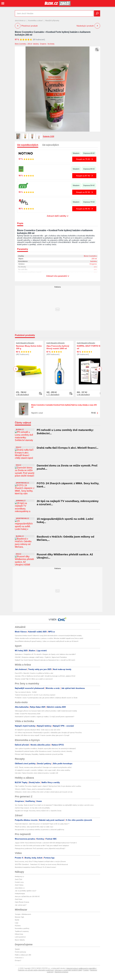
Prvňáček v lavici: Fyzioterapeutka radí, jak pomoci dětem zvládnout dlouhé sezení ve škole (46, 698)
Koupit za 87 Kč (83, 176)
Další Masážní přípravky (25, 343)
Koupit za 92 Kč (83, 192)
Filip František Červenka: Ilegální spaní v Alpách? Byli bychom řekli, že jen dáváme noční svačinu (48, 786)
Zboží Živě (18, 879)
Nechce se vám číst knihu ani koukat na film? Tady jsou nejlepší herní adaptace (42, 845)
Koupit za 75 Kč (83, 159)
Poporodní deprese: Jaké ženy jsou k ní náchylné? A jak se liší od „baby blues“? (42, 824)
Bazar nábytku (20, 940)
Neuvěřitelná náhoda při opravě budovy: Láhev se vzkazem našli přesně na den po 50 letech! (46, 641)
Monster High (19, 917)
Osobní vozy (19, 882)
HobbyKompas (20, 893)
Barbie (17, 920)
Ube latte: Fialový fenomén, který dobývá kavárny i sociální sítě (36, 773)
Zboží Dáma (19, 885)
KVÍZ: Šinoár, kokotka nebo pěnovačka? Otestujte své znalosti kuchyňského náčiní (43, 767)
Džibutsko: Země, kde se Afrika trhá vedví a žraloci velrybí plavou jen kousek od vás (44, 792)
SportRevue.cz (22, 483)
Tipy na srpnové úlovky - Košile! (26, 692)
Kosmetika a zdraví (35, 21)
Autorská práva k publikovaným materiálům (81, 968)
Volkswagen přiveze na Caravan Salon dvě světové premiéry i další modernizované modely (46, 711)
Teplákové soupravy (22, 931)
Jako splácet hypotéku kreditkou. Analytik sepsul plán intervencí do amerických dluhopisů (45, 748)
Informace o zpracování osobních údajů (68, 970)
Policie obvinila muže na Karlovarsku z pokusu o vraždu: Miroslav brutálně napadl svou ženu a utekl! (49, 638)
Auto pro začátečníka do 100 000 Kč (27, 896)
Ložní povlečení (20, 937)
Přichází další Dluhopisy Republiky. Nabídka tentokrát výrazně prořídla (39, 754)
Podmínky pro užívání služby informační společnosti (36, 970)
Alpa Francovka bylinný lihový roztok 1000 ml (57, 347)
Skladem (76, 153)
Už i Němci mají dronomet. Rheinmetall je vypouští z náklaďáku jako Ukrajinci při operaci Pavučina (48, 732)
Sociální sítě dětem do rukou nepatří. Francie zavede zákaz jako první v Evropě (42, 735)
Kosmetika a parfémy (22, 928)
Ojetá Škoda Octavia (22, 902)
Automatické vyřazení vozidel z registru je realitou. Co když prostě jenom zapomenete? (44, 716)
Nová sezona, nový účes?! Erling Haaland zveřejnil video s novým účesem (40, 861)
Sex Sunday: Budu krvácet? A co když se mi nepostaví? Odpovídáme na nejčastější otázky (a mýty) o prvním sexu (54, 805)
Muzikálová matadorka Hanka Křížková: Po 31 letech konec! (35, 867)
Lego (16, 923)
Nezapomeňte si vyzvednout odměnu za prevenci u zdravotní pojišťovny (39, 829)
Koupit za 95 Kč (83, 209)
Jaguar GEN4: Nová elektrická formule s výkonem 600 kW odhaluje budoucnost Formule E (46, 843)
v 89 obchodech (22, 394)
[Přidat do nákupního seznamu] (97, 49)
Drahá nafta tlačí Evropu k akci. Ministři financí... (67, 447)
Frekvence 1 (19, 957)
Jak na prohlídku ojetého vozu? (25, 891)
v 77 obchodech (52, 394)
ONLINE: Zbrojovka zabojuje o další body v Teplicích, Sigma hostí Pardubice (41, 657)
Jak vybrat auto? (20, 905)
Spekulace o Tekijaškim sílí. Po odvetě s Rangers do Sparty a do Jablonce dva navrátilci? (45, 654)
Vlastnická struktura (61, 972)
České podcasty (20, 952)
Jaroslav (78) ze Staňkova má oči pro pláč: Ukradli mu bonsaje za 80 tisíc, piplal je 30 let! (45, 676)
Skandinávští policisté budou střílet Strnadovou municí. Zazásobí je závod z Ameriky (43, 751)
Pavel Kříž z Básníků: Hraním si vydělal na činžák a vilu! (34, 673)
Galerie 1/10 (48, 136)
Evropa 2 (18, 960)
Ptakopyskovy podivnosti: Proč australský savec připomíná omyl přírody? (40, 848)
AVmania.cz (21, 500)
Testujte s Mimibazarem (23, 914)
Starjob (17, 949)
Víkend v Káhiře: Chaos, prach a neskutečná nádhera (33, 789)
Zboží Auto (18, 899)
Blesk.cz (20, 429)
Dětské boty (19, 934)
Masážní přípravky (52, 21)
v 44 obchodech (83, 394)
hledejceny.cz (19, 876)
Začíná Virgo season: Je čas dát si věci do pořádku (32, 808)
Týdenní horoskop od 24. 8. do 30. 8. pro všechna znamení (35, 695)
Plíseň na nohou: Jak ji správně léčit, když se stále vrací (34, 827)
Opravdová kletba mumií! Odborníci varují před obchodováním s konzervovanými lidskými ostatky (48, 635)
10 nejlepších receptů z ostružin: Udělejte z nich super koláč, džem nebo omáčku (42, 770)
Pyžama (17, 925)
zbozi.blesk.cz (20, 21)
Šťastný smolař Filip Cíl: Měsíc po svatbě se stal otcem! (34, 679)
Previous (15, 369)
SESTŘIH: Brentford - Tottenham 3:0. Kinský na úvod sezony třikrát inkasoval (41, 864)
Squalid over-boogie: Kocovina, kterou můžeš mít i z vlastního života (38, 810)
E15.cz (18, 447)
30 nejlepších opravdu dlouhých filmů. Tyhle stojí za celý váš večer (37, 730)
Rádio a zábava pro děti (23, 955)
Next (99, 369)
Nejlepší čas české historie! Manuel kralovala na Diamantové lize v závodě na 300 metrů (45, 660)
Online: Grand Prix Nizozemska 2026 (27, 713)
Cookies (86, 970)
